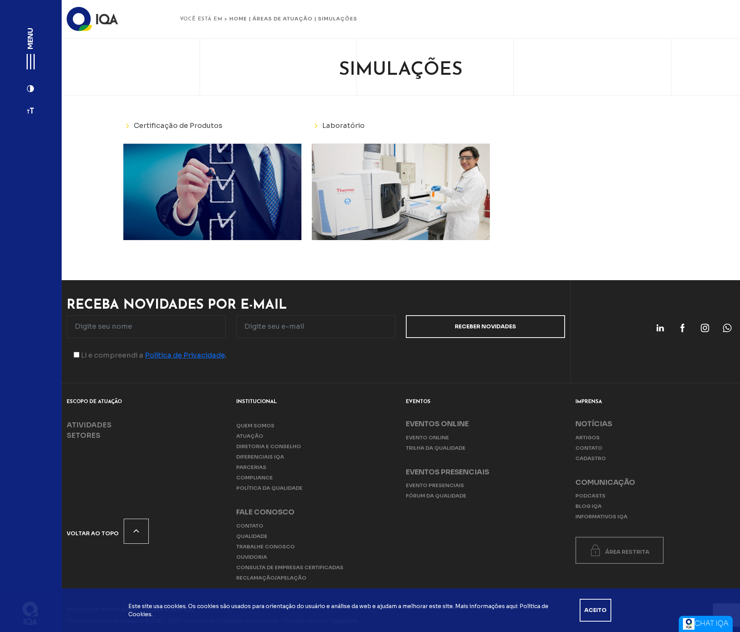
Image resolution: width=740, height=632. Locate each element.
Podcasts (590, 495)
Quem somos (255, 425)
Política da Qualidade (269, 488)
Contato (249, 526)
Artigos (587, 437)
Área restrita (627, 551)
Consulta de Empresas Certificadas (289, 567)
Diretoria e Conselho (268, 446)
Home (238, 18)
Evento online (427, 437)
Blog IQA (588, 506)
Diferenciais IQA (260, 457)
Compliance (254, 477)
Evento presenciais (435, 485)
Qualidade (251, 536)
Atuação (249, 436)
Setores (83, 435)
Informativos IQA (601, 516)
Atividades (89, 425)
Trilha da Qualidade (436, 448)
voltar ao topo (93, 533)
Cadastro (590, 458)
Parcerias (251, 467)
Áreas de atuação (282, 18)
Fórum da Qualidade (436, 495)
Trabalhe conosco (265, 546)
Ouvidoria (251, 557)
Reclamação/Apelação (271, 578)
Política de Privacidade (185, 355)
